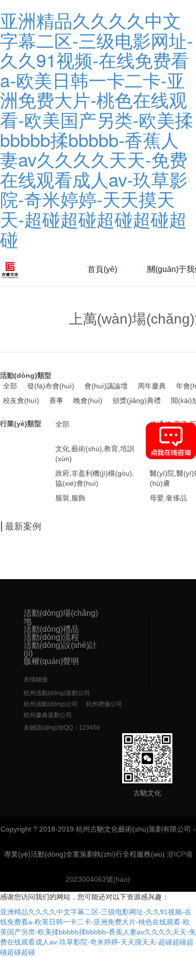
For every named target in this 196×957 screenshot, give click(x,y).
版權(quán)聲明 (51, 661)
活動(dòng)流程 (51, 637)
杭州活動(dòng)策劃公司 (57, 693)
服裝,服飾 (70, 498)
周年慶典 (152, 386)
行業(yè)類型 (20, 424)
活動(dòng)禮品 (51, 629)
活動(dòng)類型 (25, 375)
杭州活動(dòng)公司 (51, 704)
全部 (10, 386)
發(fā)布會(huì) (50, 386)
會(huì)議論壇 (106, 386)
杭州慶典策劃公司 (48, 715)
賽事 (56, 400)
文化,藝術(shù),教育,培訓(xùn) (94, 454)
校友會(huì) (21, 400)
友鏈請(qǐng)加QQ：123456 (62, 727)
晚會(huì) (88, 400)
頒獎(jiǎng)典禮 (137, 400)
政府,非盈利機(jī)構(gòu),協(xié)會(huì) (94, 478)
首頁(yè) (102, 269)
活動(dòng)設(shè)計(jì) (60, 649)
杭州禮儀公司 (104, 704)
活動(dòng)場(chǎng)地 (61, 617)
